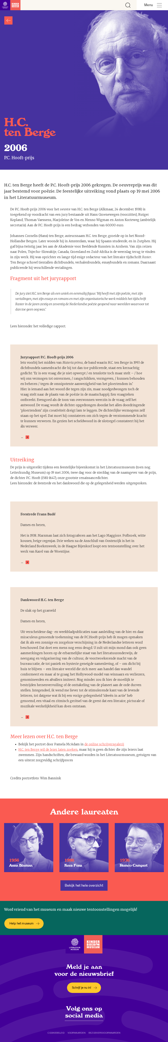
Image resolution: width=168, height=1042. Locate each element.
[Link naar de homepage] (10, 5)
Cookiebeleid (56, 1032)
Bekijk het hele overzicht (84, 885)
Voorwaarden (76, 1032)
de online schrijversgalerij (104, 744)
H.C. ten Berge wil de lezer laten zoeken (48, 749)
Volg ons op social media (84, 1012)
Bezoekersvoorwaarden (104, 1032)
